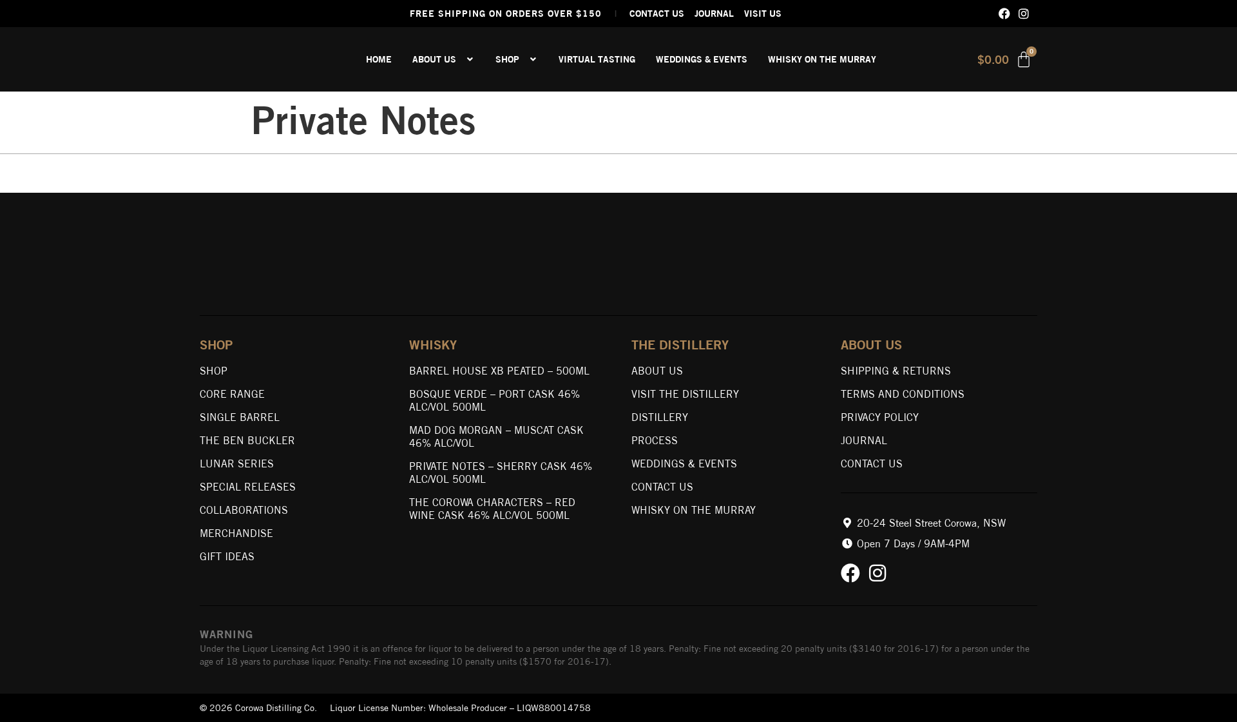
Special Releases (248, 486)
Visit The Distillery (685, 393)
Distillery (659, 417)
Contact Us (662, 486)
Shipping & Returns (896, 370)
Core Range (232, 393)
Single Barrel (240, 417)
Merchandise (236, 533)
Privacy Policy (880, 417)
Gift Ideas (227, 556)
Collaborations (244, 509)
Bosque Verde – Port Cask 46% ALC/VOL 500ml (494, 400)
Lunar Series (237, 463)
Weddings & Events (684, 463)
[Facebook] (1004, 13)
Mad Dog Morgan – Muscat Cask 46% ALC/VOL (496, 436)
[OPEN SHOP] (533, 59)
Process (654, 440)
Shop (213, 370)
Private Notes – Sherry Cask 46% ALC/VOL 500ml (500, 472)
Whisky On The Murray (693, 509)
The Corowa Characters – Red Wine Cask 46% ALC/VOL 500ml (492, 509)
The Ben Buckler (247, 440)
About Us (657, 370)
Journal (864, 440)
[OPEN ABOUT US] (470, 59)
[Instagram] (1024, 13)
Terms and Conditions (902, 393)
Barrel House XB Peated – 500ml (499, 370)
